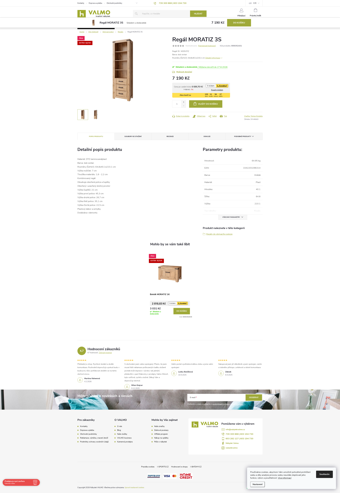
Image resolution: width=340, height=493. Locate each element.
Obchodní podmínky (114, 3)
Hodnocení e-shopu (179, 466)
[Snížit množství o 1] (183, 106)
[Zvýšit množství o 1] (183, 102)
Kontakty (80, 3)
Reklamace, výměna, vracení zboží (94, 438)
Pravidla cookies (147, 466)
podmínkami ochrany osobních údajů (227, 404)
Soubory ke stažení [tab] (132, 136)
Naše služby (122, 434)
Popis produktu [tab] (96, 136)
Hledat (198, 13)
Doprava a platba (95, 3)
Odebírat (254, 397)
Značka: (253, 116)
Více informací (284, 478)
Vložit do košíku (208, 104)
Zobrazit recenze (105, 353)
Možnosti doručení (184, 72)
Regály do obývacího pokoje (219, 234)
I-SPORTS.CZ (163, 466)
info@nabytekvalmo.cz (235, 429)
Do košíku (239, 22)
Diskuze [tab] (207, 136)
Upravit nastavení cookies (134, 487)
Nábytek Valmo (232, 443)
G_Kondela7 (222, 86)
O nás (119, 426)
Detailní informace (212, 58)
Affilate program (161, 434)
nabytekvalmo (232, 448)
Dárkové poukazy (161, 430)
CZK (254, 3)
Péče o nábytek (160, 442)
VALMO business (124, 438)
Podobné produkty (242, 136)
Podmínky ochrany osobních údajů (94, 441)
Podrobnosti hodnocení (207, 46)
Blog (119, 430)
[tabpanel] (170, 285)
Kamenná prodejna (125, 442)
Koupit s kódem (217, 90)
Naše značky (159, 426)
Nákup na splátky (161, 438)
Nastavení (257, 484)
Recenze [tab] (170, 136)
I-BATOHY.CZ (195, 466)
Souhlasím (324, 474)
